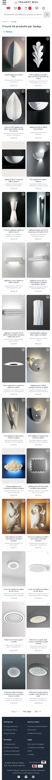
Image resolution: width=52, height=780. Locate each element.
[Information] (43, 8)
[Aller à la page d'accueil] (26, 3)
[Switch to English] (8, 8)
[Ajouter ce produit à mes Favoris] (23, 39)
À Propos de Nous (11, 726)
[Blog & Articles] (36, 8)
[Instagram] (26, 777)
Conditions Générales (35, 747)
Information (32, 730)
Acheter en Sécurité (12, 754)
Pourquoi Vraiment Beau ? (37, 726)
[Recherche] (47, 15)
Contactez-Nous (10, 730)
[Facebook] (19, 777)
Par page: (27, 711)
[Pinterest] (33, 777)
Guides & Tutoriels (34, 733)
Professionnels (9, 744)
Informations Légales (35, 744)
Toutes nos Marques (11, 751)
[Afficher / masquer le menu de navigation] (4, 4)
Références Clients (11, 747)
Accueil (5, 22)
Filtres (9, 32)
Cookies (30, 754)
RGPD (29, 751)
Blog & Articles (9, 733)
